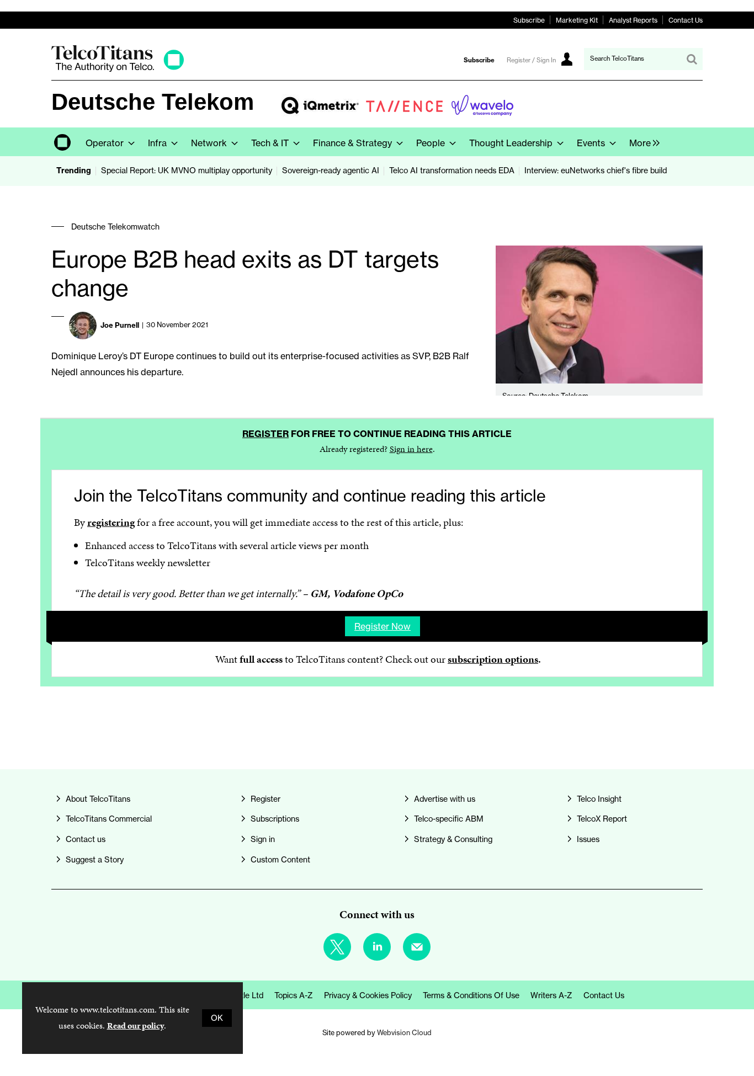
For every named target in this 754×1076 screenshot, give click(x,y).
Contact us (85, 839)
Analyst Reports (633, 20)
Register (265, 433)
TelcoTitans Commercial (109, 819)
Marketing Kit (577, 20)
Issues (588, 839)
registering (111, 522)
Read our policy (135, 1025)
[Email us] (416, 947)
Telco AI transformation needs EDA (451, 170)
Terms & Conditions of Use (471, 995)
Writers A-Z (551, 995)
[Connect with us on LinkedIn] (377, 947)
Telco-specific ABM (449, 819)
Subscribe (529, 20)
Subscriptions (275, 819)
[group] (642, 141)
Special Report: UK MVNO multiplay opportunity (186, 170)
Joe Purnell (119, 325)
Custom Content (280, 860)
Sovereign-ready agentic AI (330, 170)
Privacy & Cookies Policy (368, 995)
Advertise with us (444, 799)
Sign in (263, 839)
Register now (382, 626)
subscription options (493, 659)
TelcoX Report (602, 819)
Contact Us (685, 20)
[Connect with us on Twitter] (337, 947)
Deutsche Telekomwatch (115, 227)
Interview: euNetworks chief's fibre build (595, 170)
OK (217, 1018)
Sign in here (411, 449)
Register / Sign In (531, 60)
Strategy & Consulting (453, 839)
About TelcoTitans (98, 799)
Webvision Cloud (404, 1032)
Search (691, 59)
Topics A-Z (293, 995)
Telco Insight (599, 799)
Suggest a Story (95, 860)
